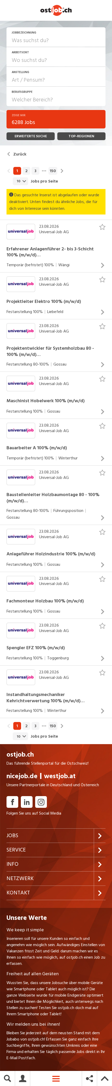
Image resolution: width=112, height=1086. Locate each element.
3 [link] (35, 170)
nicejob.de (22, 776)
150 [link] (53, 170)
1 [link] (17, 170)
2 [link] (26, 170)
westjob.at (60, 776)
